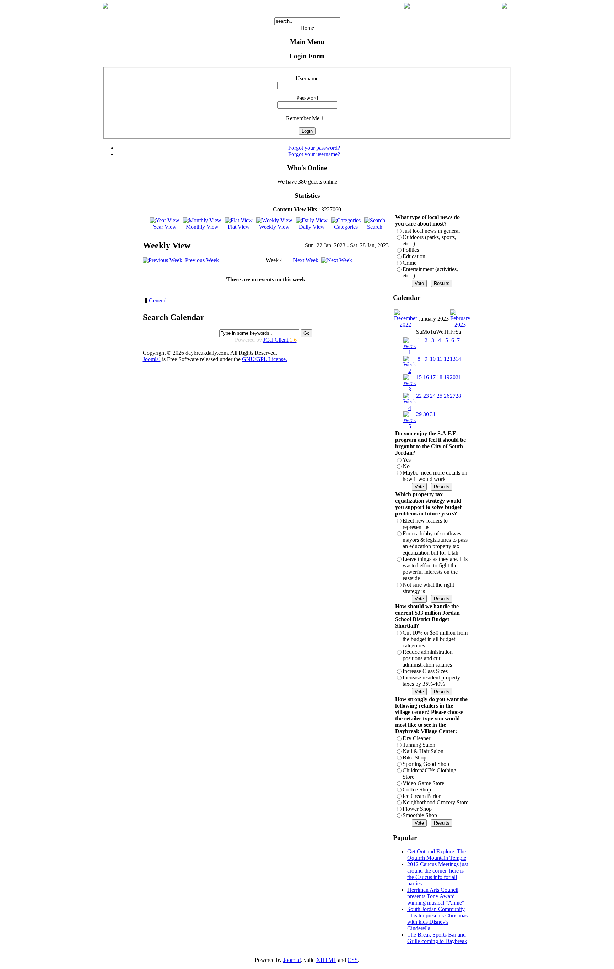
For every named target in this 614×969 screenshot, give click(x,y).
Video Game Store (423, 783)
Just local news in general (431, 231)
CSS (353, 960)
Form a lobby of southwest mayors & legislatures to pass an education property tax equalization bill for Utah (435, 543)
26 (446, 396)
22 (419, 396)
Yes (407, 460)
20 (453, 377)
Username (307, 78)
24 (433, 396)
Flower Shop (417, 809)
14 (458, 359)
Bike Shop (414, 757)
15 (419, 377)
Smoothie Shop (420, 815)
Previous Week (202, 260)
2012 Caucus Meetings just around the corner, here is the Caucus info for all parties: (437, 873)
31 (433, 414)
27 (453, 396)
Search (374, 227)
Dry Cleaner (416, 738)
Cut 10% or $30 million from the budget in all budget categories (435, 639)
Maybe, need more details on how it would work (435, 476)
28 (458, 396)
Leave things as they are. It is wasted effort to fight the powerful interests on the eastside (435, 568)
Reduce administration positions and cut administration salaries (428, 658)
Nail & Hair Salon (423, 751)
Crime (409, 263)
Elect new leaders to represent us (425, 524)
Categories (346, 227)
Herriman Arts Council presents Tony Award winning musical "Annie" (435, 896)
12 (446, 359)
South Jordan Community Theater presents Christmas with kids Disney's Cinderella (437, 918)
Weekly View (274, 227)
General (158, 300)
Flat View (239, 227)
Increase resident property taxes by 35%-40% (431, 680)
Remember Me (302, 118)
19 (446, 377)
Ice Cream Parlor (422, 796)
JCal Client (280, 340)
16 (426, 377)
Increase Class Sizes (425, 671)
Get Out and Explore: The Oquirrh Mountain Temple (436, 854)
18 (439, 377)
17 (433, 377)
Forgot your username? (314, 154)
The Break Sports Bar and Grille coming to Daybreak (437, 938)
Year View (165, 227)
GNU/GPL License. (264, 359)
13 (453, 359)
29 (419, 414)
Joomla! (152, 359)
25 (439, 396)
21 (458, 377)
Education (414, 256)
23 (426, 396)
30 (426, 414)
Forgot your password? (314, 148)
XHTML (326, 960)
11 (439, 359)
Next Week (305, 260)
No (406, 466)
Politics (411, 250)
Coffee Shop (417, 790)
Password (307, 98)
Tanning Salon (419, 745)
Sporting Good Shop (426, 764)
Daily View (312, 227)
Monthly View (202, 227)
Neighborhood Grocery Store (435, 802)
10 (433, 359)
